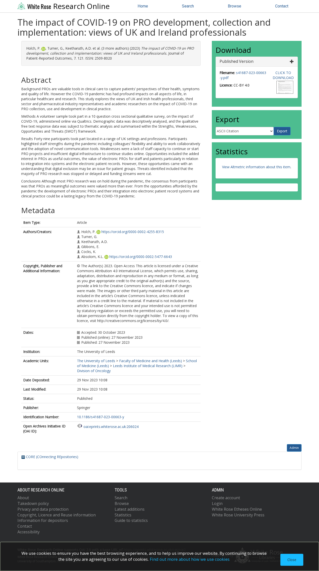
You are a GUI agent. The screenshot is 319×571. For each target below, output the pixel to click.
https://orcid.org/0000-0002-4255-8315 (132, 231)
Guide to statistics (131, 520)
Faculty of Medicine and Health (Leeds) (150, 360)
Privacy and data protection (43, 509)
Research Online (68, 6)
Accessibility (28, 532)
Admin (294, 448)
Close (291, 559)
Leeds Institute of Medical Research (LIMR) (147, 365)
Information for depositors (42, 520)
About (23, 497)
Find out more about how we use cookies (190, 559)
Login (217, 503)
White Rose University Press (238, 515)
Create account (226, 497)
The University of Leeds (96, 360)
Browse (234, 6)
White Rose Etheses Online (237, 509)
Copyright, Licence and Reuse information (56, 515)
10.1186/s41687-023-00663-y (100, 416)
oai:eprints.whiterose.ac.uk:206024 (111, 426)
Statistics (123, 515)
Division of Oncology (94, 370)
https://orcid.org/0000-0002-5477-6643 (140, 256)
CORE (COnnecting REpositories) (51, 456)
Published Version (236, 61)
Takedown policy (33, 503)
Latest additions (130, 509)
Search (188, 6)
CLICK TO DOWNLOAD (283, 75)
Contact (281, 6)
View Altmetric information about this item (256, 166)
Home (143, 6)
